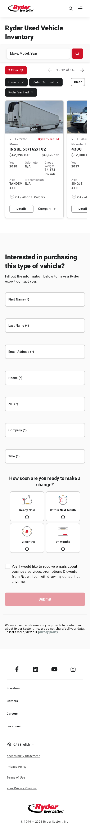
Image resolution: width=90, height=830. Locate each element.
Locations (14, 726)
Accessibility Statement (23, 756)
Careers (12, 713)
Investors (13, 688)
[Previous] (50, 70)
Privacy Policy (17, 766)
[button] (80, 8)
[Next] (82, 70)
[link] (17, 669)
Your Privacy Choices (22, 788)
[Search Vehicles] (77, 54)
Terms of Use (16, 777)
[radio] (27, 506)
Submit (45, 599)
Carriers (12, 701)
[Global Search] (70, 8)
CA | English (21, 744)
